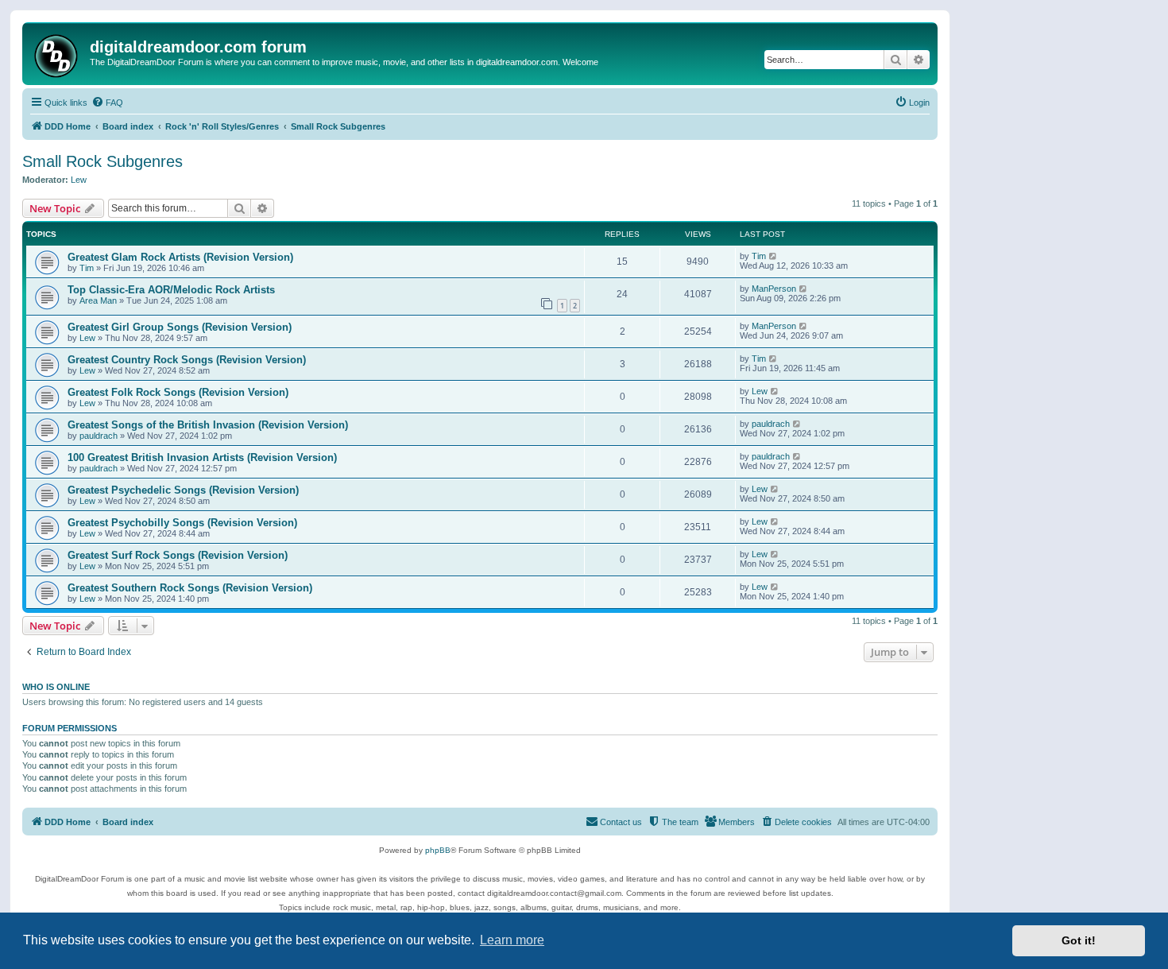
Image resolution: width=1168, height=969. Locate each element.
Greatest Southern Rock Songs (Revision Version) (190, 588)
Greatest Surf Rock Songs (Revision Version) (178, 555)
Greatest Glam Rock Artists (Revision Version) (180, 257)
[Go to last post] (773, 256)
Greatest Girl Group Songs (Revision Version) (180, 327)
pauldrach (98, 435)
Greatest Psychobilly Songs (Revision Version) (182, 523)
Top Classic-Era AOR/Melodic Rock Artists (171, 290)
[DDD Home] (58, 53)
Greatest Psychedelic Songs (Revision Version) (183, 490)
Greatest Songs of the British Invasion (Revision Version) (208, 425)
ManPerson (774, 288)
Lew (79, 179)
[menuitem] (107, 102)
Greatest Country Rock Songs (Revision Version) (187, 360)
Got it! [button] (1079, 940)
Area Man (98, 300)
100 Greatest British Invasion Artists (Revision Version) (202, 457)
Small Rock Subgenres (102, 161)
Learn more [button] (512, 940)
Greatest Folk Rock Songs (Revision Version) (178, 392)
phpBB (438, 850)
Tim (86, 268)
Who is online (56, 687)
